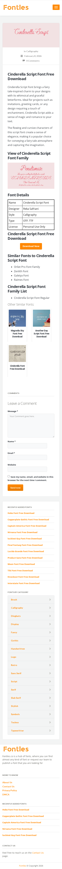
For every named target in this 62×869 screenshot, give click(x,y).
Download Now (31, 246)
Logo (13, 657)
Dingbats (16, 616)
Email (11, 453)
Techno (15, 722)
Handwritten (18, 648)
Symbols (15, 714)
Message (13, 411)
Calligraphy (17, 607)
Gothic (14, 640)
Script (14, 681)
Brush (14, 599)
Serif (13, 689)
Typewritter (17, 730)
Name (12, 441)
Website (12, 464)
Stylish (14, 706)
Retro (14, 665)
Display (15, 624)
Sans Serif (16, 673)
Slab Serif (16, 697)
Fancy (14, 632)
